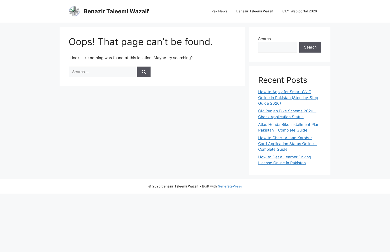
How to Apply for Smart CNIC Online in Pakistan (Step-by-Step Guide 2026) (288, 98)
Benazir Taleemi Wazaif (116, 11)
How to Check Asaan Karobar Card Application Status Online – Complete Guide (287, 144)
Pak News (219, 11)
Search (264, 39)
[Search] (144, 72)
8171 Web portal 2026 (299, 11)
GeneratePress (230, 186)
